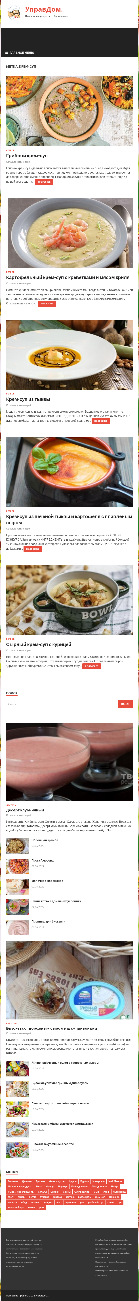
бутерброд (119, 1191)
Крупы (73, 1181)
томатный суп (16, 1207)
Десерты (11, 805)
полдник (48, 1202)
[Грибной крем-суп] (69, 112)
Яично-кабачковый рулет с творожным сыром (65, 1062)
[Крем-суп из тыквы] (69, 356)
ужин (42, 1207)
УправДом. (44, 9)
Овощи (50, 1186)
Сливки (54, 1191)
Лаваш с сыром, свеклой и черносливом (60, 1103)
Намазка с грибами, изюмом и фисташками (62, 1123)
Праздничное (99, 1186)
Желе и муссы (57, 1181)
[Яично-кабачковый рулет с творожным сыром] (17, 1075)
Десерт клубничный (25, 810)
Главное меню (22, 52)
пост (59, 1202)
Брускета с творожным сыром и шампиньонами (51, 1028)
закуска (70, 1196)
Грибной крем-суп (27, 155)
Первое (10, 150)
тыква (31, 1207)
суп (120, 1202)
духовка (44, 1196)
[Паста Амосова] (17, 873)
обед (24, 1202)
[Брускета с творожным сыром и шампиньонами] (69, 1020)
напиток (12, 1202)
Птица (114, 1186)
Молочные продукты (20, 1186)
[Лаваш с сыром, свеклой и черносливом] (17, 1116)
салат (111, 1202)
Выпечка (13, 1181)
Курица (84, 1181)
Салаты (42, 1191)
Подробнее (43, 182)
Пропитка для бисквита (48, 921)
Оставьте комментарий (18, 161)
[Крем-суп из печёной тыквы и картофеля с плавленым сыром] (69, 473)
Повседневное (79, 1186)
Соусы (67, 1191)
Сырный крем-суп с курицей (38, 644)
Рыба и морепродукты (21, 1191)
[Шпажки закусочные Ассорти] (17, 1156)
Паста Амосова (42, 860)
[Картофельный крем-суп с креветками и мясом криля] (69, 234)
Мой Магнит (115, 1181)
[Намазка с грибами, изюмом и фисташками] (17, 1136)
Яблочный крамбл (44, 840)
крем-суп (100, 1196)
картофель (84, 1196)
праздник (71, 1202)
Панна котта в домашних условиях (56, 901)
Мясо (39, 1186)
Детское (40, 1181)
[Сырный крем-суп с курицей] (69, 601)
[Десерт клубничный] (69, 802)
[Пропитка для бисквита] (17, 934)
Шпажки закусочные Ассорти (52, 1144)
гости (11, 1196)
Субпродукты (82, 1191)
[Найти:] (69, 704)
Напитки (11, 1023)
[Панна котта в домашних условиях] (17, 913)
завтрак (57, 1196)
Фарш (106, 1191)
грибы (21, 1196)
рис (82, 1202)
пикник (35, 1202)
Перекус (63, 1186)
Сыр (96, 1191)
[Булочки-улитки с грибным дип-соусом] (17, 1095)
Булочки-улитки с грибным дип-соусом (60, 1083)
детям (32, 1196)
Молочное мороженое (47, 880)
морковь (114, 1196)
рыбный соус (96, 1202)
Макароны (98, 1181)
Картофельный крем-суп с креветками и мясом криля (68, 277)
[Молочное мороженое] (17, 893)
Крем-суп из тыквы (28, 399)
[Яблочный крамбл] (17, 852)
